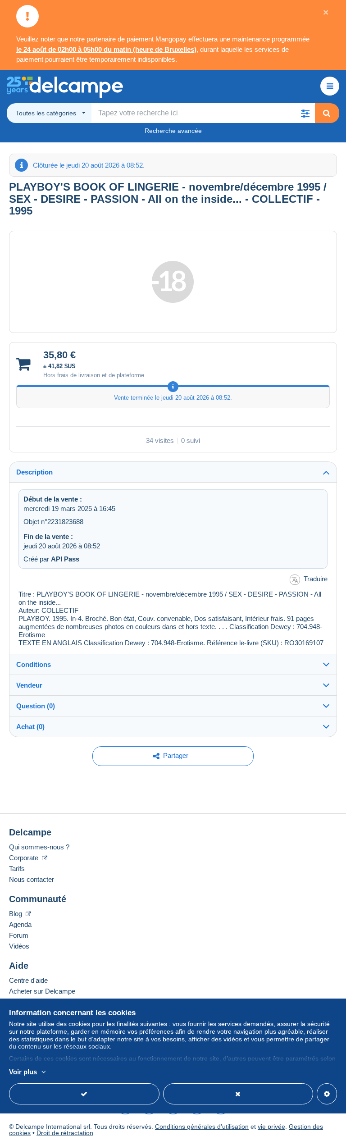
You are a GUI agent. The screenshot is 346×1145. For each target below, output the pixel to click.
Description (34, 472)
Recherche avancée (173, 130)
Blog (16, 913)
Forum (18, 935)
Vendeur (29, 685)
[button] (305, 113)
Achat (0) (30, 726)
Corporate (24, 858)
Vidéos (19, 946)
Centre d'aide (28, 980)
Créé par (51, 559)
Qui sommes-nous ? (39, 847)
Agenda (20, 924)
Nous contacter (31, 879)
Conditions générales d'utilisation (202, 1126)
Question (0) (35, 706)
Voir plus (23, 1072)
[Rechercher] (326, 113)
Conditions (33, 664)
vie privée (271, 1126)
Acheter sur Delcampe (42, 991)
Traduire (316, 579)
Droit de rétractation (64, 1132)
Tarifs (17, 868)
